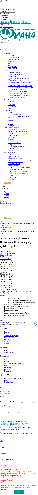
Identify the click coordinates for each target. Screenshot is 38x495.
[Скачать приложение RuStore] (26, 425)
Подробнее (4, 489)
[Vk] (2, 420)
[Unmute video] (19, 5)
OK (19, 492)
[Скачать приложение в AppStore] (5, 425)
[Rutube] (9, 420)
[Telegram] (13, 420)
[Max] (17, 420)
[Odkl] (6, 420)
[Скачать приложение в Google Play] (15, 425)
